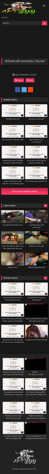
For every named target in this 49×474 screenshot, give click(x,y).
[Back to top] (41, 467)
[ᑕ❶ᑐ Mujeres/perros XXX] (20, 8)
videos (20, 80)
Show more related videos (24, 191)
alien (31, 80)
